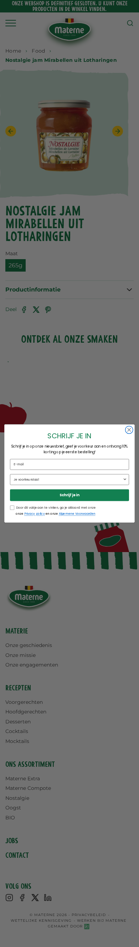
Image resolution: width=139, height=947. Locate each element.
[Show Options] (125, 479)
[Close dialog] (129, 430)
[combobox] (68, 479)
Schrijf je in (69, 495)
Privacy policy (34, 514)
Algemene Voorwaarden (77, 514)
